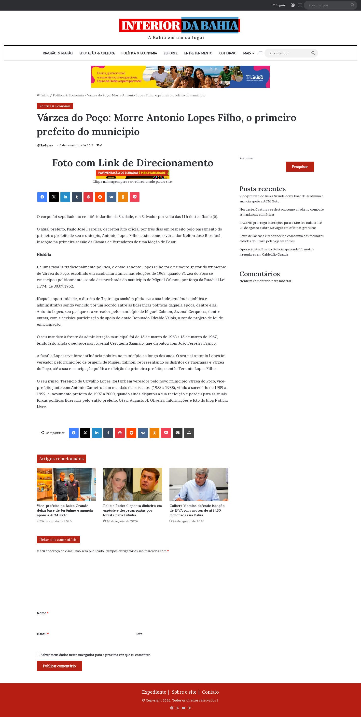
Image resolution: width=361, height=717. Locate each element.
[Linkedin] (65, 197)
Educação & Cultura (97, 53)
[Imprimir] (189, 433)
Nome (42, 613)
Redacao (47, 145)
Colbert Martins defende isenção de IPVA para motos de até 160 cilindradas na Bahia (197, 510)
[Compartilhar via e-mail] (177, 433)
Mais (247, 53)
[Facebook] (42, 197)
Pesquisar (246, 158)
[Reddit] (100, 197)
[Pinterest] (88, 197)
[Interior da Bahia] (180, 28)
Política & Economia (139, 53)
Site (139, 634)
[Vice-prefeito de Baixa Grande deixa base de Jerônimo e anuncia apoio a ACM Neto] (66, 484)
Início (44, 95)
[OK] (123, 197)
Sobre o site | (186, 692)
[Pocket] (134, 197)
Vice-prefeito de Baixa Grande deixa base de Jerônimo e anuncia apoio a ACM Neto (65, 510)
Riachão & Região (58, 53)
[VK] (111, 197)
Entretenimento (198, 53)
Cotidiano (227, 53)
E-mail (43, 634)
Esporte (171, 53)
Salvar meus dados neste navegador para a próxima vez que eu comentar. (96, 655)
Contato (210, 692)
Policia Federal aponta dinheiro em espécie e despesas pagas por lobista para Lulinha (132, 510)
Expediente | (156, 692)
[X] (54, 197)
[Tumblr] (77, 197)
